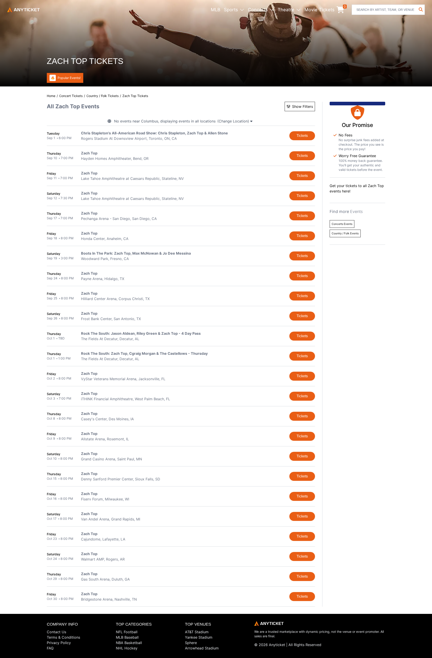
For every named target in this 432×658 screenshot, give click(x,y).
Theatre (286, 9)
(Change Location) (233, 121)
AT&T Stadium (197, 632)
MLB (215, 9)
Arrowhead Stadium (202, 648)
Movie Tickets (319, 9)
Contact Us (56, 632)
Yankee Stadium (198, 637)
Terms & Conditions (63, 637)
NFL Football (126, 632)
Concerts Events (342, 224)
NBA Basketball (129, 642)
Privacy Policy (59, 642)
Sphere (191, 642)
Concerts (258, 9)
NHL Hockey (126, 648)
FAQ (50, 648)
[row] (181, 136)
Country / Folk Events (345, 233)
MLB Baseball (127, 637)
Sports (231, 9)
